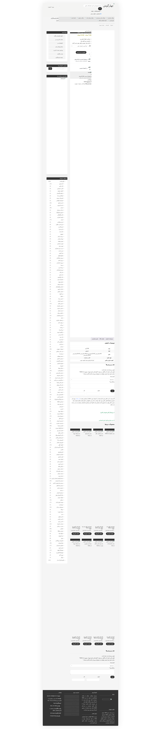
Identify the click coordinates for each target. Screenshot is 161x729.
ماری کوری (60, 464)
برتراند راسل (60, 236)
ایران (62, 219)
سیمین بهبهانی (60, 356)
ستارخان (61, 344)
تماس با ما (74, 703)
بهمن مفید (61, 246)
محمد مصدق (60, 473)
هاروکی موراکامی (59, 540)
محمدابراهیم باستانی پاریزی (57, 478)
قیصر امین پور (60, 430)
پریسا (62, 265)
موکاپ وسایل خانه (90, 18)
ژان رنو (61, 337)
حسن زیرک (60, 298)
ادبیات (61, 207)
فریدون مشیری (59, 423)
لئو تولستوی (60, 452)
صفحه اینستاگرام (59, 57)
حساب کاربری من (59, 39)
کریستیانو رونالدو (59, 437)
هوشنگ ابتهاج (60, 550)
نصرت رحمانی (60, 526)
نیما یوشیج (61, 535)
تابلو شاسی (83, 83)
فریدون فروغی (60, 420)
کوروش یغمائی (60, 442)
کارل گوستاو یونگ (59, 435)
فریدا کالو (61, 418)
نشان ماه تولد (60, 523)
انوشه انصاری (60, 217)
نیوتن (62, 538)
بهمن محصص (60, 243)
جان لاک (61, 272)
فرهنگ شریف (60, 413)
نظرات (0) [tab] (102, 338)
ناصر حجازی (60, 519)
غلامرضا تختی (60, 396)
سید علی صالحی (59, 351)
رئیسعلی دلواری (59, 320)
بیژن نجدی (61, 250)
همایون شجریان (59, 545)
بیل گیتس (61, 253)
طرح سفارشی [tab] (95, 338)
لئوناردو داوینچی (59, 454)
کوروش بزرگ (60, 440)
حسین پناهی (60, 303)
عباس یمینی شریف (59, 377)
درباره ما (74, 700)
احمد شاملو (60, 202)
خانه (75, 696)
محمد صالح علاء (59, 471)
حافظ (62, 296)
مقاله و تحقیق (81, 18)
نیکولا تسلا (61, 533)
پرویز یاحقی (60, 260)
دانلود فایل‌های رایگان (103, 20)
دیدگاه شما (111, 381)
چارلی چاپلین (60, 291)
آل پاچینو (61, 183)
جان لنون (61, 274)
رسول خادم (60, 322)
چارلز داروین (60, 289)
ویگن (62, 557)
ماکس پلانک (60, 466)
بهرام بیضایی (60, 238)
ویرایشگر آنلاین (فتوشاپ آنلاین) (106, 412)
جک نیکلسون (60, 277)
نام (84, 390)
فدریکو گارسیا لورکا (59, 399)
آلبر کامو (61, 186)
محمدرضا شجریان (59, 480)
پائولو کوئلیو (60, 255)
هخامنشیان (60, 543)
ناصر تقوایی (60, 516)
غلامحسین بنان (60, 394)
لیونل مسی (60, 459)
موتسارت (61, 504)
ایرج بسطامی (60, 222)
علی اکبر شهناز (60, 385)
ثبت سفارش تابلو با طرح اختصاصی (106, 420)
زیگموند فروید (60, 332)
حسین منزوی (60, 308)
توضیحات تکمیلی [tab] (109, 338)
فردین (61, 408)
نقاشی (61, 528)
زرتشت (61, 327)
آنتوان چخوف (60, 191)
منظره (61, 499)
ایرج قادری (60, 226)
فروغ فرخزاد (60, 416)
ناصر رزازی (60, 521)
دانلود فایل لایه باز (60, 560)
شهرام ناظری (60, 363)
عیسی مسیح (60, 392)
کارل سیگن (60, 432)
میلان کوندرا (60, 511)
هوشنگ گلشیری (59, 552)
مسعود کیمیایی (60, 492)
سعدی (61, 346)
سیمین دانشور (60, 358)
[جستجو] (100, 8)
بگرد (50, 68)
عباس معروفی (60, 375)
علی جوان (61, 387)
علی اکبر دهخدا (60, 382)
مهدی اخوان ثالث (59, 502)
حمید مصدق (60, 310)
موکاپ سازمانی (111, 18)
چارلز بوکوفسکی (59, 286)
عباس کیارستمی (59, 373)
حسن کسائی (60, 301)
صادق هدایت (60, 370)
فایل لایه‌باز (74, 18)
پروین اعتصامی (60, 262)
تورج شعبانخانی (60, 270)
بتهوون (61, 234)
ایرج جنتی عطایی (59, 224)
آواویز (88, 79)
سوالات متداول (73, 707)
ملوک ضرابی (60, 497)
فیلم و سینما (60, 425)
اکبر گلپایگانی (60, 214)
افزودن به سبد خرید (81, 52)
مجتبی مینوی (60, 468)
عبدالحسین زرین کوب (58, 380)
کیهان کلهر (61, 444)
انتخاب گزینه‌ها (110, 533)
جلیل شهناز (60, 282)
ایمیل (99, 390)
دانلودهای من (60, 43)
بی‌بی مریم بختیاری (59, 248)
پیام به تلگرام (60, 53)
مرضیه (61, 490)
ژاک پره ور (60, 334)
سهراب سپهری (78, 83)
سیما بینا (61, 353)
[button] (59, 6)
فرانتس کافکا (60, 401)
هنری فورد (61, 547)
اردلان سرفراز (60, 210)
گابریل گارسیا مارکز (59, 447)
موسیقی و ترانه (60, 507)
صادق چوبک (60, 368)
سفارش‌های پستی (59, 46)
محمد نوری (60, 476)
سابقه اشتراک (73, 714)
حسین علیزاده (60, 305)
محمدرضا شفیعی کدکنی (58, 483)
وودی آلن (61, 555)
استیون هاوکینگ (59, 212)
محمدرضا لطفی (59, 485)
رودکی (61, 325)
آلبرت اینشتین (60, 188)
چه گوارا (61, 293)
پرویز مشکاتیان (60, 258)
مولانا (62, 509)
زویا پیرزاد (61, 329)
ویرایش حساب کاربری (58, 50)
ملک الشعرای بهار (59, 495)
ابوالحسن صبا (60, 195)
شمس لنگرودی (60, 361)
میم (62, 514)
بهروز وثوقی (60, 241)
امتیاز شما (112, 376)
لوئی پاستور (60, 456)
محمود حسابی (60, 488)
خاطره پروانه (60, 313)
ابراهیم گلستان (60, 193)
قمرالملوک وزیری (59, 428)
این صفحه (78, 398)
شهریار (61, 365)
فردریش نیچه (60, 404)
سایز (90, 45)
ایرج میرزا (61, 229)
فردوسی (61, 406)
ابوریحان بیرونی (60, 198)
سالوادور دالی (60, 341)
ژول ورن (61, 339)
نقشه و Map (60, 531)
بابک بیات (61, 231)
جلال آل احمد (60, 279)
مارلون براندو (60, 461)
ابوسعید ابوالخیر (59, 200)
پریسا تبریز (60, 267)
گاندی (62, 449)
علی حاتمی (60, 389)
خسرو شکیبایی (60, 315)
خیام (62, 317)
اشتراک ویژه (73, 710)
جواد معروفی (60, 284)
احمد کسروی (60, 205)
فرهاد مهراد (60, 411)
